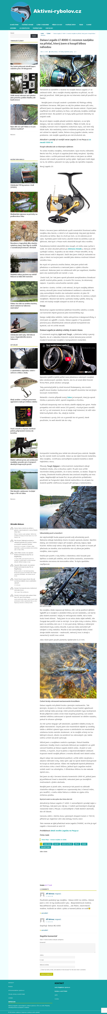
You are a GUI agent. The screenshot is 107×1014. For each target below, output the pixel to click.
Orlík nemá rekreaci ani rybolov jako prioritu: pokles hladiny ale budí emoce (23, 97)
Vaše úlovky (49, 28)
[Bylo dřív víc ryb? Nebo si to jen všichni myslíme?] (24, 114)
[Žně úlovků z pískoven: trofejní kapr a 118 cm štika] (24, 479)
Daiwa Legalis (47, 844)
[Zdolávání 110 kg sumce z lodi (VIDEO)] (24, 173)
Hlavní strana (14, 24)
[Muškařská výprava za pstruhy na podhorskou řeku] (24, 202)
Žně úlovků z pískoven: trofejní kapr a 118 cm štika (22, 492)
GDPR (56, 995)
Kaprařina (13, 28)
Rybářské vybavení (27, 24)
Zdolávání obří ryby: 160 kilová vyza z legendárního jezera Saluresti (22, 336)
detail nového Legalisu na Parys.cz (64, 831)
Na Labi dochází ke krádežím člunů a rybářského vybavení (25, 581)
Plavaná (88, 24)
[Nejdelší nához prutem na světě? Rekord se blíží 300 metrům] (24, 262)
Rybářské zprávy (71, 24)
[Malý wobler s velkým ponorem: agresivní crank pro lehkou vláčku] (24, 387)
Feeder (81, 24)
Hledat (12, 33)
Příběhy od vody (57, 24)
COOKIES (10, 998)
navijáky (56, 844)
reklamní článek (45, 847)
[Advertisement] (68, 437)
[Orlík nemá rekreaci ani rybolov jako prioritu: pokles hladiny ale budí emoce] (24, 83)
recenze (84, 844)
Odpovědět (44, 913)
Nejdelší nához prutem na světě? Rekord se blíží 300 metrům (23, 275)
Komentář (42, 942)
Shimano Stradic (75, 249)
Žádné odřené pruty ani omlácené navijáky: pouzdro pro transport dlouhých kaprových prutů (24, 462)
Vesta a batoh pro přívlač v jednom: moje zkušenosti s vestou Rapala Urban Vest (25, 530)
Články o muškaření (43, 24)
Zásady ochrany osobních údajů (16, 994)
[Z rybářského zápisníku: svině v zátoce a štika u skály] (24, 358)
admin (16, 553)
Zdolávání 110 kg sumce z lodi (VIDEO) (22, 186)
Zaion (69, 397)
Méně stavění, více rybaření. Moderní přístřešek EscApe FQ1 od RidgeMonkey (23, 554)
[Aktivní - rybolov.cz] (46, 22)
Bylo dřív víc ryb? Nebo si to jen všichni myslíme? (23, 127)
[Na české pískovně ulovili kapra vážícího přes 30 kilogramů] (24, 54)
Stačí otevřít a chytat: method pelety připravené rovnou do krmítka (22, 430)
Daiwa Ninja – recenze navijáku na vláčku (54, 839)
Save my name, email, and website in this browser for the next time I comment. (64, 969)
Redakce (10, 986)
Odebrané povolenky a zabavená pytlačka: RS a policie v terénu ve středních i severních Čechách (25, 542)
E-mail (42, 960)
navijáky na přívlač (67, 844)
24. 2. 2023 (45, 51)
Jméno (42, 955)
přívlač (77, 844)
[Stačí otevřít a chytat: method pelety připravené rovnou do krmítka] (24, 416)
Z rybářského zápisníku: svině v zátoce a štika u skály (22, 371)
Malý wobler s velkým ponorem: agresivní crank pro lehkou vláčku (23, 400)
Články (62, 51)
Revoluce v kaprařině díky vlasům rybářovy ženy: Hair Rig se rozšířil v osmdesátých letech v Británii (23, 245)
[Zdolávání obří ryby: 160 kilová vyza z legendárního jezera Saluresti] (24, 322)
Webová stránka (44, 965)
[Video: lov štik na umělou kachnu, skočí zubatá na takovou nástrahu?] (24, 291)
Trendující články (17, 41)
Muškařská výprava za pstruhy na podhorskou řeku (23, 215)
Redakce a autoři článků (61, 991)
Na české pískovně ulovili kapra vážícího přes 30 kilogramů (22, 67)
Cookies (57, 999)
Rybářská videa (37, 28)
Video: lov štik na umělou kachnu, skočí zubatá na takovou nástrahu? (23, 305)
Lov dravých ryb (25, 28)
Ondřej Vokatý (54, 51)
